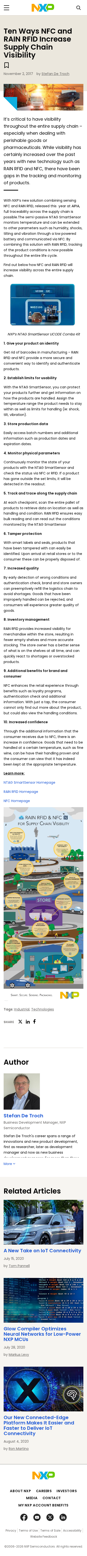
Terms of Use (28, 1530)
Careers (44, 1491)
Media (32, 1498)
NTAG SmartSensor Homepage (29, 782)
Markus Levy (19, 1354)
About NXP (20, 1491)
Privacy (11, 1530)
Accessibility (72, 1530)
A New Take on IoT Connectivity (42, 1250)
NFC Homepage (17, 800)
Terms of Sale (50, 1530)
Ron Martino (19, 1448)
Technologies (42, 1009)
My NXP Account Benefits (43, 1505)
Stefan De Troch (55, 73)
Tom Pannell (19, 1265)
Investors (67, 1491)
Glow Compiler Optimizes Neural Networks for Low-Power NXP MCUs (42, 1334)
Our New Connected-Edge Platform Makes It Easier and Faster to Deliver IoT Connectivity (39, 1425)
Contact (52, 1498)
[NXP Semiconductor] (43, 7)
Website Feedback (43, 1536)
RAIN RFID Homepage (21, 791)
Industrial (21, 1009)
